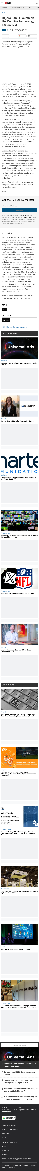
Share (6, 36)
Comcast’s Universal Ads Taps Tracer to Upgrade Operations (20, 1065)
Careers (4, 1146)
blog (4, 309)
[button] (2, 3)
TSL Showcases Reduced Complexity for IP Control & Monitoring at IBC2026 (20, 1098)
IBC (30, 7)
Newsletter (33, 36)
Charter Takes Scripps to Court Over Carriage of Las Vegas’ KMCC (18, 1081)
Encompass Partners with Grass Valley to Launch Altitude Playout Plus (20, 1090)
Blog (4, 30)
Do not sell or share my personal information (16, 1159)
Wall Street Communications (18, 29)
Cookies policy (6, 1138)
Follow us (23, 36)
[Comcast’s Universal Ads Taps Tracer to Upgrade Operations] (19, 1058)
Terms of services (25, 215)
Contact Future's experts (10, 1129)
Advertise (5, 1154)
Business (4, 13)
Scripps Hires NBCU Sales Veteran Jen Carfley (19, 1073)
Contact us (5, 1150)
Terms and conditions (9, 1125)
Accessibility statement (9, 1142)
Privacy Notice (27, 217)
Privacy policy (6, 1134)
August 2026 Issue (18, 7)
